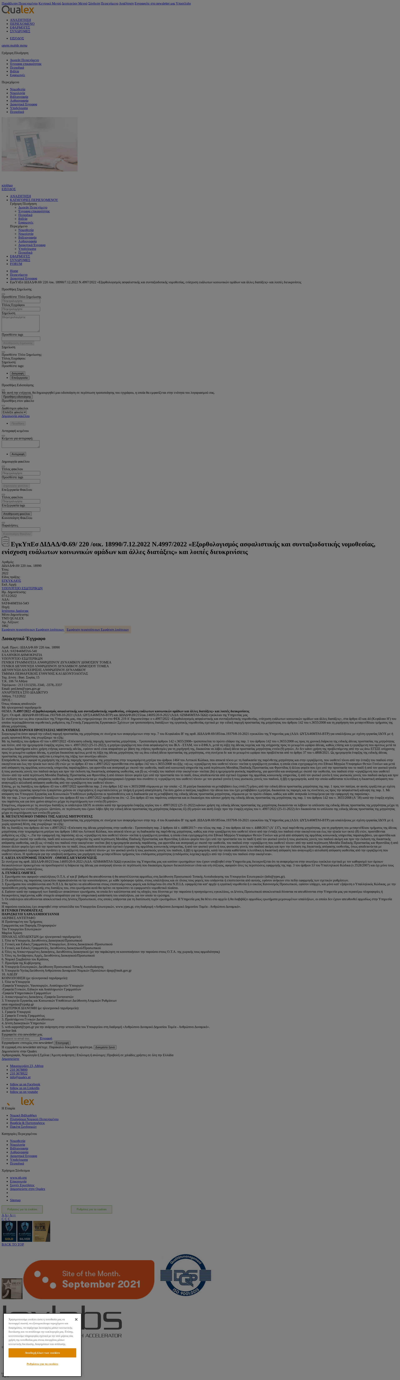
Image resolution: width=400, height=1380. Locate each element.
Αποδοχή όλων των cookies (42, 1352)
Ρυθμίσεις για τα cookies (42, 1363)
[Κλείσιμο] (76, 1319)
